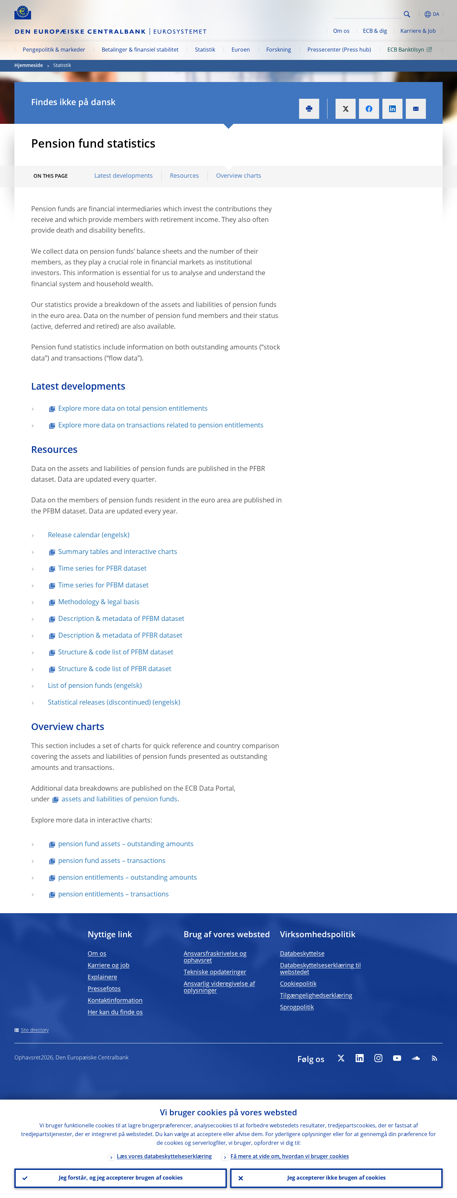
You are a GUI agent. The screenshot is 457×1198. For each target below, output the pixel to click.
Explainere (102, 977)
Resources (184, 176)
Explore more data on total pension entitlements (133, 409)
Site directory (35, 1030)
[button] (419, 14)
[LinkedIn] (360, 1058)
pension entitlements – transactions (113, 894)
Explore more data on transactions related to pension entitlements (161, 425)
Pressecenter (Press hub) (339, 50)
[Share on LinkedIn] (392, 109)
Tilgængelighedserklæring (316, 996)
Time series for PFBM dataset (103, 585)
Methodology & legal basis (99, 602)
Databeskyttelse (302, 954)
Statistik (205, 50)
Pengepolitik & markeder (54, 50)
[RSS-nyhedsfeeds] (435, 1058)
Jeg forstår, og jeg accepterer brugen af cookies (121, 1178)
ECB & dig (375, 31)
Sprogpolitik (297, 1008)
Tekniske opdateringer (215, 972)
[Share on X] (346, 109)
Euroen (241, 50)
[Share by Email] (416, 109)
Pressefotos (104, 989)
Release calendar (74, 535)
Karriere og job (108, 966)
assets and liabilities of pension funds (119, 799)
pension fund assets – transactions (112, 861)
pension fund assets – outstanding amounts (126, 844)
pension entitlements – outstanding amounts (127, 878)
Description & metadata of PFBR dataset (120, 636)
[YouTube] (397, 1058)
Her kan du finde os (115, 1013)
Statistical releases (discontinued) (99, 703)
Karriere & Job (418, 31)
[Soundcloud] (416, 1058)
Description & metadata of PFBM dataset (121, 619)
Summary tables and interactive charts (117, 552)
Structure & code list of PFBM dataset (115, 652)
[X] (341, 1058)
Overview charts (238, 176)
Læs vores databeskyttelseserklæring (164, 1157)
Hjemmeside (28, 65)
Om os (341, 31)
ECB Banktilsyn (405, 50)
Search (407, 14)
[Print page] (309, 109)
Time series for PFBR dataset (102, 569)
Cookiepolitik (298, 984)
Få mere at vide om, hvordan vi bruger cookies (290, 1157)
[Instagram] (378, 1058)
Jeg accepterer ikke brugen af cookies (336, 1178)
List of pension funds (80, 686)
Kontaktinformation (115, 1001)
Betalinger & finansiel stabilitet (140, 50)
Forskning (278, 50)
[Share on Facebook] (369, 109)
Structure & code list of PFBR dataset (114, 669)
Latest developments (123, 176)
